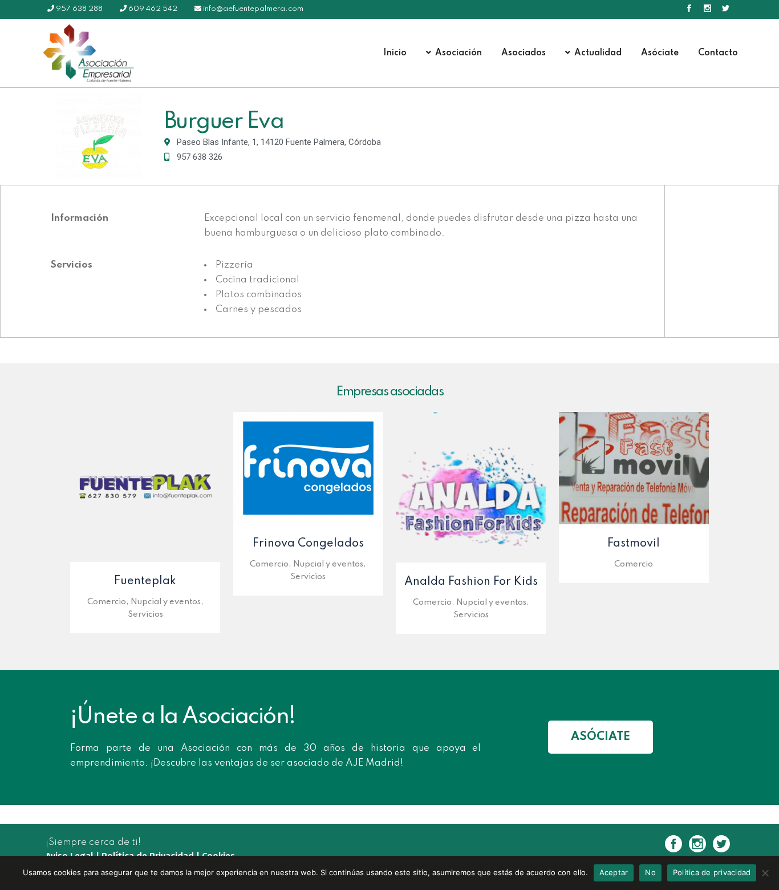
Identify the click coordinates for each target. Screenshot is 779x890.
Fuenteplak (145, 581)
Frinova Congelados (308, 543)
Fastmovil (633, 543)
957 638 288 (79, 9)
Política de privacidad (712, 872)
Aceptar (613, 872)
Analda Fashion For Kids (471, 582)
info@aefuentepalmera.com (253, 9)
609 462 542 (152, 9)
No (650, 872)
